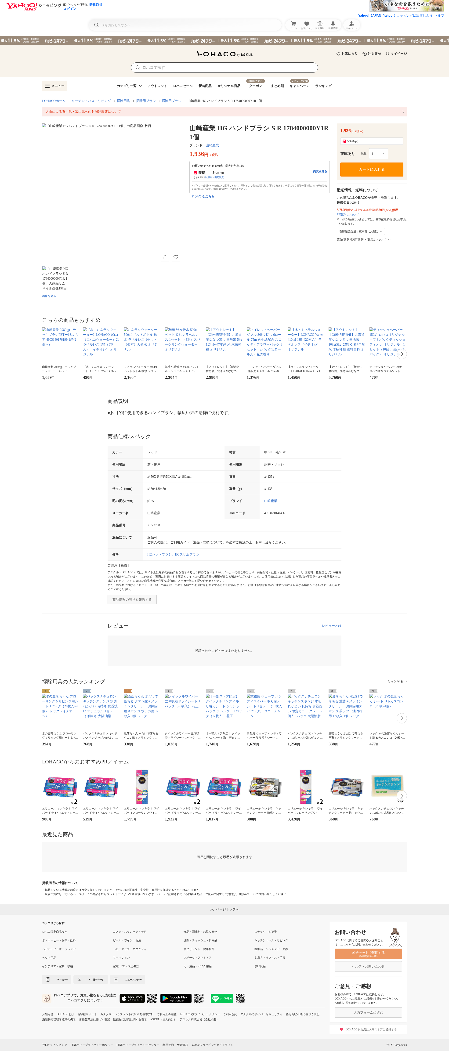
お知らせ (47, 1014)
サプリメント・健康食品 (199, 949)
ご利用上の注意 (167, 1014)
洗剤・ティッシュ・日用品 (200, 940)
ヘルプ (439, 15)
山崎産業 (212, 145)
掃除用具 (123, 101)
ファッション (121, 957)
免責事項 (182, 1045)
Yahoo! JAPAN (369, 15)
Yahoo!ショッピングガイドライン (212, 1045)
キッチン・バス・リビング (91, 101)
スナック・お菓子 (265, 931)
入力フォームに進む (368, 1012)
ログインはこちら (203, 196)
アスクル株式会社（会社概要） (199, 1019)
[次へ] (402, 354)
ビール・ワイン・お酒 (127, 940)
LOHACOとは (65, 1014)
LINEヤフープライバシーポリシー (91, 1045)
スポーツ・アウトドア (198, 957)
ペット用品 (49, 957)
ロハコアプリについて (83, 1000)
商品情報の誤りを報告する (132, 599)
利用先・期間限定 (214, 177)
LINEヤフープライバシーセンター (137, 1045)
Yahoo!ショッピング (54, 1045)
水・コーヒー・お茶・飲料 (59, 940)
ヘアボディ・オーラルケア (59, 949)
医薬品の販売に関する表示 (130, 1019)
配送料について (348, 215)
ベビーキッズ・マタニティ (130, 949)
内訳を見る (320, 171)
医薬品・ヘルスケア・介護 (271, 949)
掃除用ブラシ (146, 101)
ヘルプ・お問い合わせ (368, 966)
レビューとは (331, 626)
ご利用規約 (230, 1014)
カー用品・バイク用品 (198, 966)
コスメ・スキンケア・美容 (130, 931)
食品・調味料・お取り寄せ (200, 931)
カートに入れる (372, 169)
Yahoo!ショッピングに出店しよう (408, 15)
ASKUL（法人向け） (163, 1019)
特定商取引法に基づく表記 (302, 1014)
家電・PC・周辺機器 (126, 966)
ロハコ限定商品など (54, 931)
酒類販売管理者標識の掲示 (59, 1019)
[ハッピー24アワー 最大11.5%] (224, 40)
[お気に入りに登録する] (176, 257)
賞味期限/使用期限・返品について (362, 240)
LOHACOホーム (53, 101)
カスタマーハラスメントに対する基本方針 (127, 1014)
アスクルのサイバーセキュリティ (261, 1014)
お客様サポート (87, 1014)
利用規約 (168, 1045)
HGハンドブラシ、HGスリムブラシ (173, 554)
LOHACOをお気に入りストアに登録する (371, 1029)
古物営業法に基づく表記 (94, 1019)
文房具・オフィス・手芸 (269, 957)
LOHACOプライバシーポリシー (200, 1014)
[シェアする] (165, 257)
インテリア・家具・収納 (57, 966)
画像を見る (49, 296)
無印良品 (260, 966)
